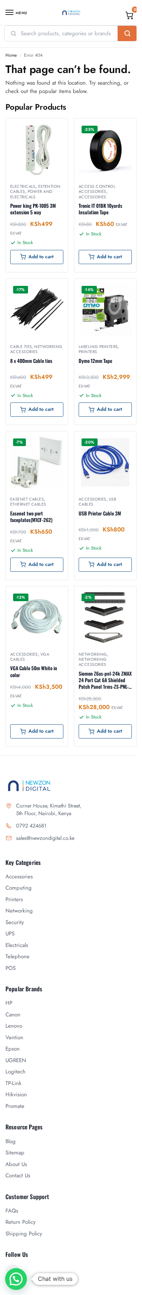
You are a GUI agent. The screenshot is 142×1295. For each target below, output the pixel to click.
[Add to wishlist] (53, 127)
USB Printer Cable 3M (100, 513)
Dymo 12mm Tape (95, 360)
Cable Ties (21, 346)
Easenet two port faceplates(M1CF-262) (31, 516)
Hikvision (16, 1094)
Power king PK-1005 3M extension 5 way (33, 208)
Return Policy (20, 1222)
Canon (12, 1015)
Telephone (17, 956)
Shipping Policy (23, 1234)
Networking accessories (36, 349)
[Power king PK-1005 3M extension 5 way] (36, 149)
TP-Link (13, 1083)
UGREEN (15, 1060)
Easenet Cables (27, 499)
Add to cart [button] (41, 256)
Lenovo (13, 1026)
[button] (130, 15)
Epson (12, 1049)
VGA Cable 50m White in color (33, 671)
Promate (14, 1106)
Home (11, 55)
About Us (16, 1164)
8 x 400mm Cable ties (31, 360)
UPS (10, 934)
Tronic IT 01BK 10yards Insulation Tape (100, 208)
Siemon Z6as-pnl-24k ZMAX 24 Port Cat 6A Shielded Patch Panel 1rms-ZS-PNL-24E (105, 680)
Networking (93, 654)
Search (127, 33)
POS (10, 968)
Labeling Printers (98, 346)
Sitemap (14, 1153)
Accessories (92, 197)
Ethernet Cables (28, 504)
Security (14, 922)
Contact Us (17, 1175)
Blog (10, 1141)
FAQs (11, 1211)
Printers (88, 352)
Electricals (23, 186)
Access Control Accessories (97, 188)
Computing (18, 888)
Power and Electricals (31, 194)
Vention (14, 1037)
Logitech (15, 1072)
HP (8, 1003)
